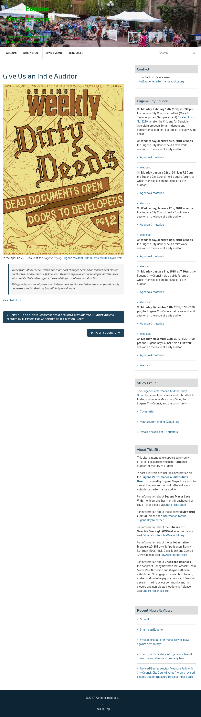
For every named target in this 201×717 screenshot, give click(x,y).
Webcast (145, 167)
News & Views (54, 53)
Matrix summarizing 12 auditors (159, 421)
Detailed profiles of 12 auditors (159, 431)
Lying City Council (103, 332)
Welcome (11, 53)
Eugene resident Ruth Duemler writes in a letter (92, 258)
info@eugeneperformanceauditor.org (160, 81)
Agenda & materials (152, 157)
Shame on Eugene (151, 629)
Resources (76, 53)
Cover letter (147, 411)
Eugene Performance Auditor (28, 19)
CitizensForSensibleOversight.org (163, 535)
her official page (176, 504)
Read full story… (12, 300)
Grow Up (145, 619)
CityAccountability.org (174, 554)
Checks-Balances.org (156, 590)
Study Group (31, 53)
